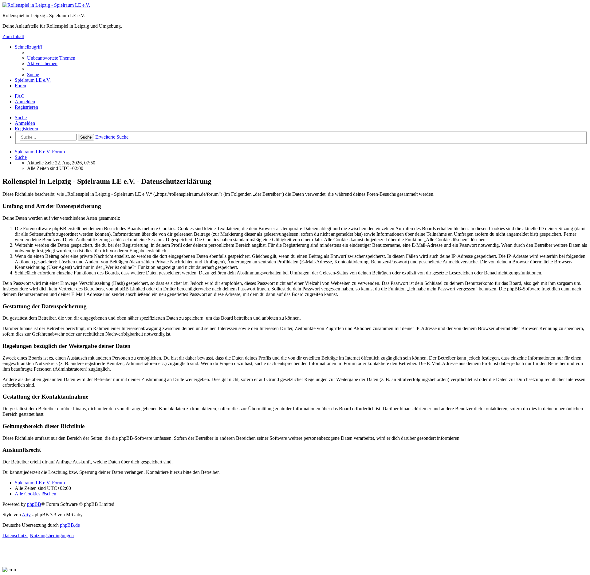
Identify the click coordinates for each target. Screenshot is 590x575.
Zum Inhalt (13, 36)
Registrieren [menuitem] (26, 107)
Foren (20, 85)
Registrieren (26, 128)
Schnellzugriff (28, 46)
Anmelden (25, 123)
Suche (21, 117)
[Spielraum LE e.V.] (46, 5)
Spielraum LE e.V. (33, 80)
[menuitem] (51, 58)
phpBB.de (70, 525)
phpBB (34, 504)
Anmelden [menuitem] (25, 101)
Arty (26, 514)
